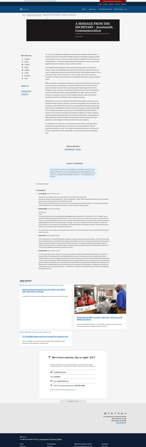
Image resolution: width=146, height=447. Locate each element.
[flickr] (125, 413)
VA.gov (22, 444)
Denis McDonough (69, 149)
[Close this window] (104, 352)
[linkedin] (122, 413)
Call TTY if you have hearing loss (69, 385)
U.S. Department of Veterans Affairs (49, 439)
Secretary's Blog (26, 91)
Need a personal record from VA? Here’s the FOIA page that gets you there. (43, 290)
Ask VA (88, 171)
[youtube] (105, 413)
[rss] (112, 413)
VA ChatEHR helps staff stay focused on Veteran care (45, 336)
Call (59, 372)
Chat (61, 381)
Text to (55, 376)
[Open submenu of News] (86, 9)
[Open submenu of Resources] (96, 9)
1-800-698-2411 (121, 423)
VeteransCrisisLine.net (69, 389)
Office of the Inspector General (83, 444)
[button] (125, 9)
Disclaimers (105, 444)
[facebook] (115, 413)
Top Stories (25, 94)
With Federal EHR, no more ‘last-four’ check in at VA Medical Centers (100, 318)
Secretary (78, 149)
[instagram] (119, 413)
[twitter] (108, 413)
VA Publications (51, 444)
